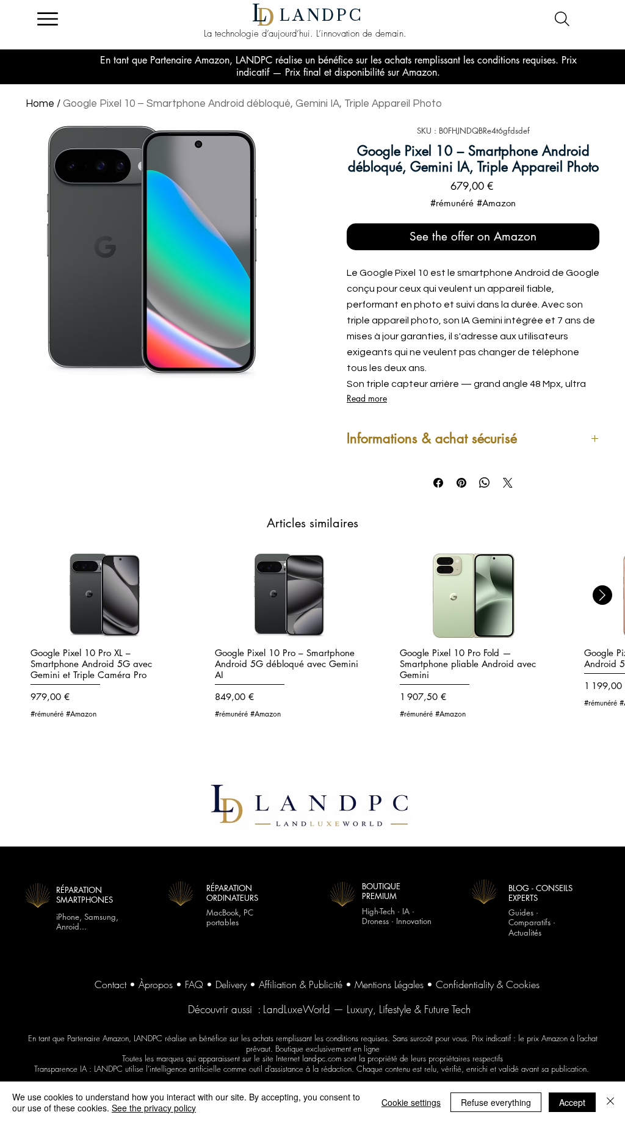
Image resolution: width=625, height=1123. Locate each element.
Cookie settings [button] (411, 1102)
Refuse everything (496, 1102)
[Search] (562, 19)
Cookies (523, 984)
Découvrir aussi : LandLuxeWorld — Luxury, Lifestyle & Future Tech (329, 1009)
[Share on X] (507, 482)
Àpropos (156, 984)
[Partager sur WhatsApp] (484, 482)
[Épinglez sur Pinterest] (461, 482)
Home (40, 103)
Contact (110, 984)
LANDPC (322, 15)
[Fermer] (610, 1102)
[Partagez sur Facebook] (438, 482)
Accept (572, 1102)
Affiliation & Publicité (300, 984)
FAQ (194, 984)
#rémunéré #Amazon (473, 203)
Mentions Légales (389, 984)
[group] (312, 642)
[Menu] (47, 19)
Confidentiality (465, 984)
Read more (367, 398)
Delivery (231, 984)
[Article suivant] (602, 595)
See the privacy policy (154, 1108)
